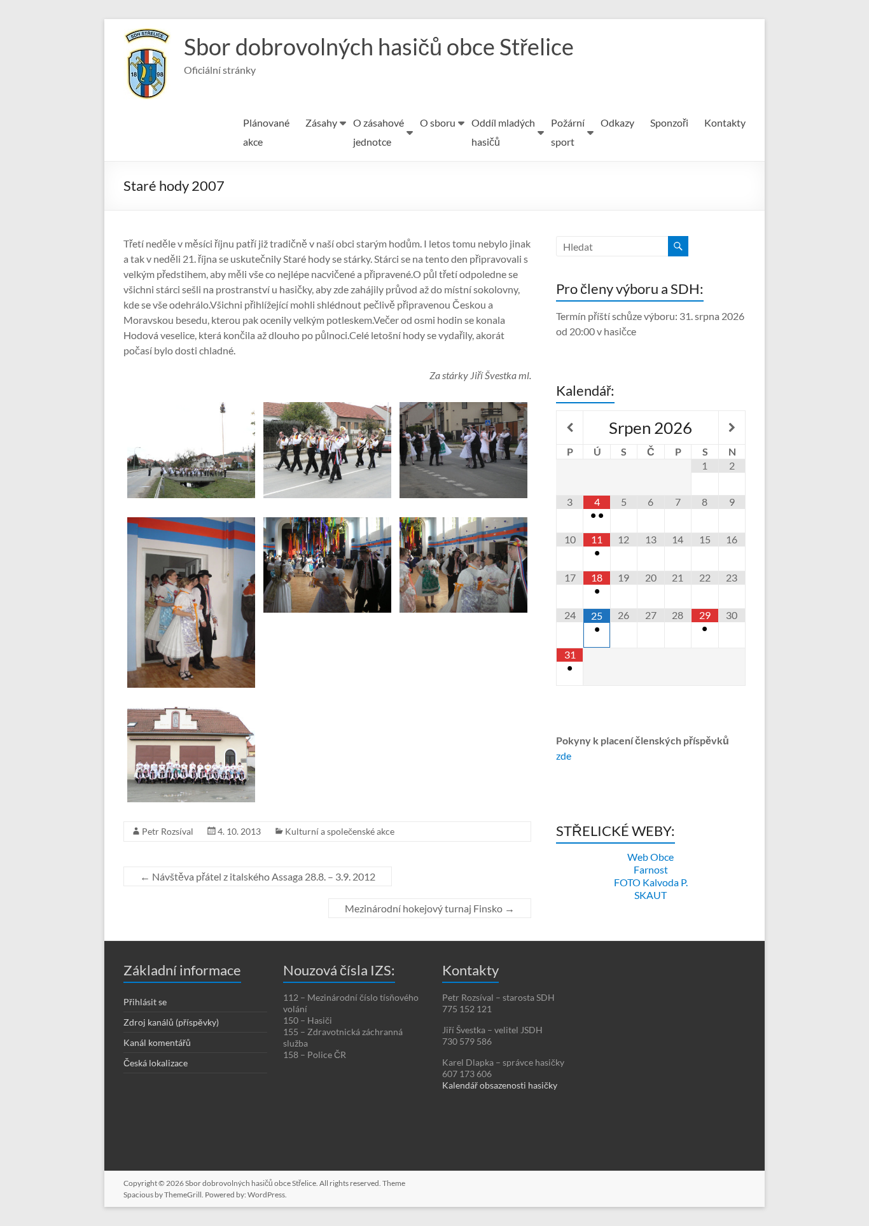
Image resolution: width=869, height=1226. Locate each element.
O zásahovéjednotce (378, 132)
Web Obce (650, 857)
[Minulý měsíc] (570, 427)
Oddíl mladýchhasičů (503, 132)
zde (563, 755)
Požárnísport (568, 132)
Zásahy (321, 122)
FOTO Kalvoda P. (651, 882)
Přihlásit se (145, 1001)
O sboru (437, 122)
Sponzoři (669, 122)
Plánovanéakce (266, 132)
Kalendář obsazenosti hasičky (499, 1085)
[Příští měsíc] (732, 427)
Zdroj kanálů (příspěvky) (171, 1022)
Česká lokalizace (155, 1062)
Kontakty (725, 122)
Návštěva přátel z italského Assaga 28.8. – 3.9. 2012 (257, 876)
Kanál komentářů (157, 1042)
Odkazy (617, 122)
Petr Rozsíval (167, 831)
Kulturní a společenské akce (339, 831)
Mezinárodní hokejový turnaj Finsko (430, 908)
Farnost (651, 869)
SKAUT (650, 895)
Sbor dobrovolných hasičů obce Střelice (379, 46)
